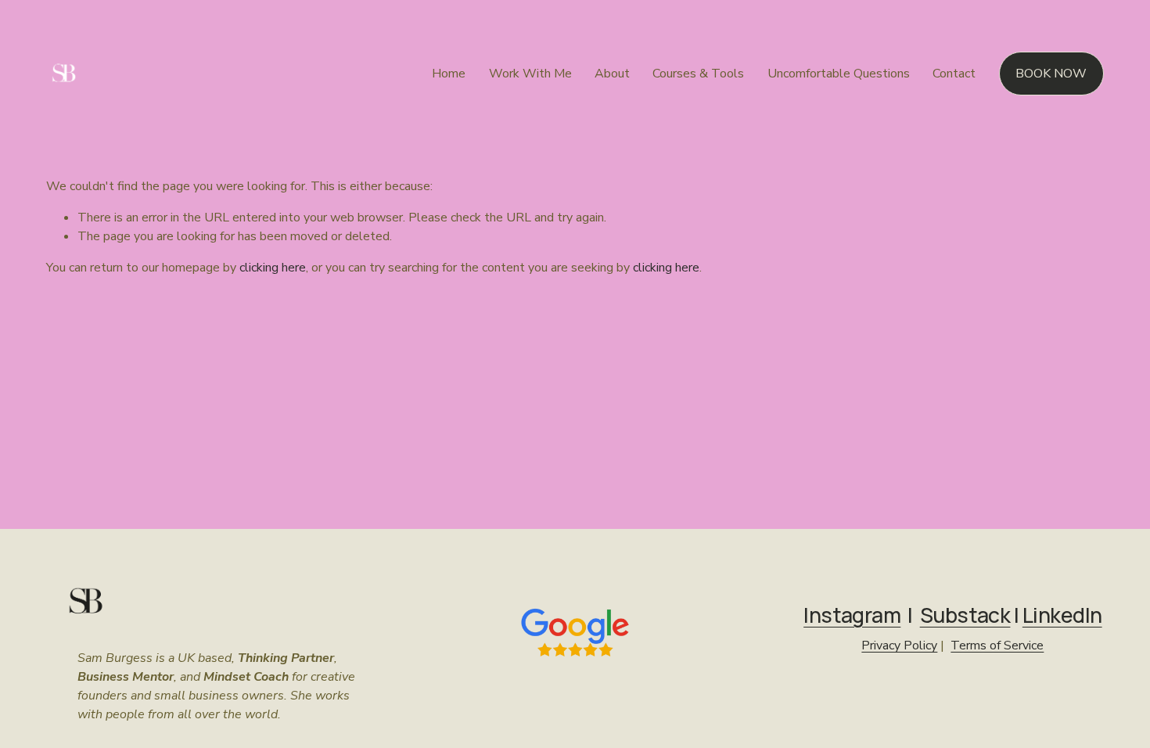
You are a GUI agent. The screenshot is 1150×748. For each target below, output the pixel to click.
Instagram (851, 615)
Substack (965, 615)
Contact (954, 73)
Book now (1051, 73)
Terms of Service (997, 645)
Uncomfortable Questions (838, 73)
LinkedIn (1062, 615)
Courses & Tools (698, 73)
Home (448, 73)
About (612, 73)
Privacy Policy (899, 645)
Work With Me (530, 73)
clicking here (272, 267)
